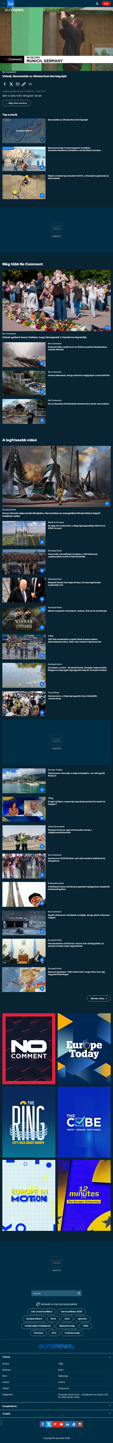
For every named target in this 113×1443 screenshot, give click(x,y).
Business (6, 1369)
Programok (63, 1388)
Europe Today (55, 769)
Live (106, 3)
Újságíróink (7, 1394)
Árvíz (53, 1318)
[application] (56, 39)
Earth (60, 1369)
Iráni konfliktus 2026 (71, 1311)
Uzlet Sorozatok (56, 826)
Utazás (5, 1382)
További (6, 1413)
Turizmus (38, 1333)
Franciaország (72, 1333)
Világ (50, 636)
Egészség (63, 1376)
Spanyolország (67, 1325)
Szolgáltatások (9, 1406)
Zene (67, 1318)
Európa (5, 1363)
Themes (6, 1357)
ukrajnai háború (34, 1318)
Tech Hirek (53, 692)
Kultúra (61, 1382)
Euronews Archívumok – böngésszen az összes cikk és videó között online (83, 1395)
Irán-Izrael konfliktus (41, 1311)
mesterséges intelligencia (38, 1325)
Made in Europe (56, 522)
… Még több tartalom (16, 103)
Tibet (85, 1325)
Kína (54, 1333)
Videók (5, 1388)
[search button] (79, 1293)
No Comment (9, 333)
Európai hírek (9, 509)
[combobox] (56, 1293)
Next (4, 1376)
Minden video (97, 998)
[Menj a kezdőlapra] (10, 3)
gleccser (82, 1318)
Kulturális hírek (56, 883)
